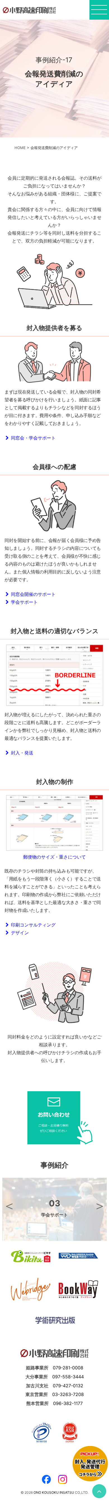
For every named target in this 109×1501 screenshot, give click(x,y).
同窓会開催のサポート (32, 594)
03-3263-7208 (68, 1394)
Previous (9, 1206)
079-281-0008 (68, 1367)
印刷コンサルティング (32, 925)
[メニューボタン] (99, 11)
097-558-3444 (68, 1376)
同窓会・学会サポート (32, 438)
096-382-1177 (68, 1403)
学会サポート (23, 602)
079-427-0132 (68, 1385)
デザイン (19, 932)
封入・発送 (21, 753)
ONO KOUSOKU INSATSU (54, 1492)
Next (100, 1206)
